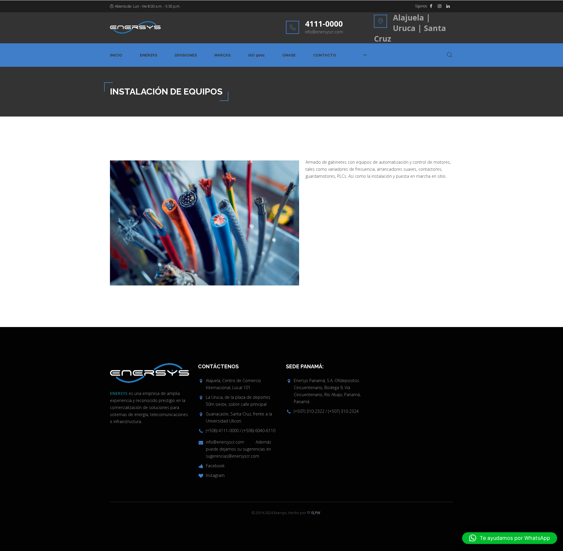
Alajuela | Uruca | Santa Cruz (410, 28)
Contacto (324, 55)
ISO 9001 (256, 55)
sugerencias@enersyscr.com (232, 456)
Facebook (215, 465)
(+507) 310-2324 (343, 411)
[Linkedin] (448, 6)
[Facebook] (431, 6)
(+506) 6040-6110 (259, 430)
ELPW (315, 512)
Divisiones (186, 55)
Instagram (215, 475)
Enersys (148, 55)
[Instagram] (439, 6)
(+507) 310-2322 (309, 411)
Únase (289, 55)
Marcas (222, 55)
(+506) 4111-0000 (222, 430)
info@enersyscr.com (324, 32)
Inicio (116, 55)
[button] (509, 538)
